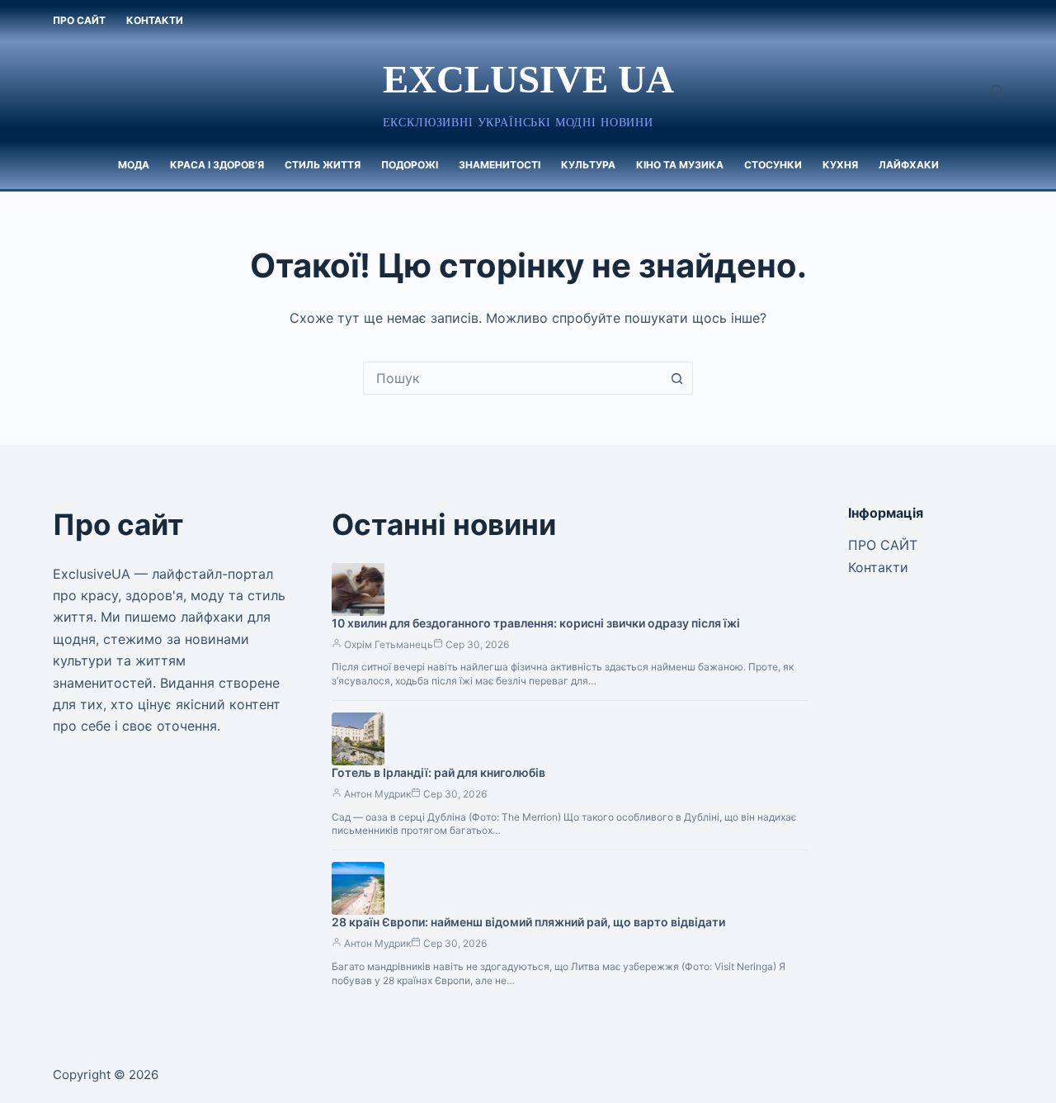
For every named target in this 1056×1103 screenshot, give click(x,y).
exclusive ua (528, 79)
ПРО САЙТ (79, 20)
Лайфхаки (909, 165)
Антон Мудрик (377, 794)
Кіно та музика (680, 165)
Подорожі (409, 165)
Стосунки (773, 165)
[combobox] (512, 378)
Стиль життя (323, 165)
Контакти (154, 20)
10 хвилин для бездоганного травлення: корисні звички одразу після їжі (536, 623)
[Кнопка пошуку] (676, 378)
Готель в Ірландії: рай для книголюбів (438, 772)
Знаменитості (499, 165)
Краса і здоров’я (217, 165)
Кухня (840, 165)
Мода (133, 165)
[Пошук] (997, 91)
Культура (588, 165)
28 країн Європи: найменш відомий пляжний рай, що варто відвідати (528, 922)
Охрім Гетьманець (388, 644)
